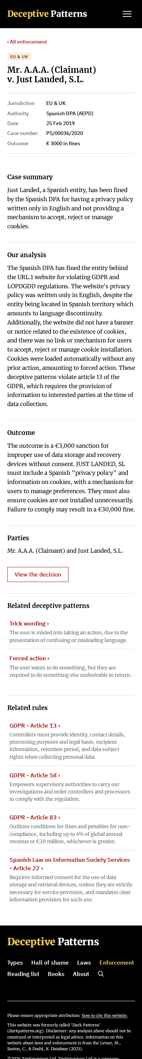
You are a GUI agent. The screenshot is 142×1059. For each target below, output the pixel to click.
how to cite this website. (105, 1015)
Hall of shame (50, 962)
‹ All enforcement (27, 41)
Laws (84, 962)
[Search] (101, 973)
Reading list (23, 973)
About (81, 973)
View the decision (38, 574)
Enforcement (116, 962)
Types (15, 962)
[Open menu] (127, 14)
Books (56, 973)
